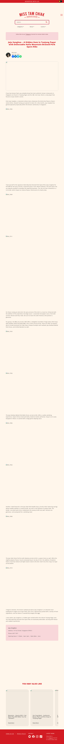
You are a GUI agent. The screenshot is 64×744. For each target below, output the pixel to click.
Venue (31, 26)
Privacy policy (21, 733)
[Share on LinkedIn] (15, 56)
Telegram (28, 34)
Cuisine (43, 26)
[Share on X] (18, 56)
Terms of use (10, 733)
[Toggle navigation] (61, 15)
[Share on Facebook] (13, 56)
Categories (20, 26)
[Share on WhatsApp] (20, 56)
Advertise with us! (32, 1)
